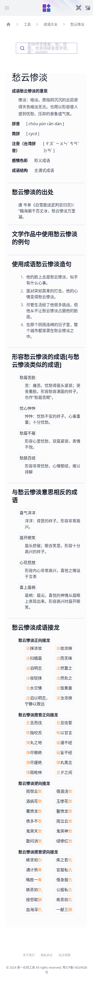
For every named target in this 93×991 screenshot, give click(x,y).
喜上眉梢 (27, 587)
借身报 (64, 879)
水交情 (34, 688)
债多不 (34, 821)
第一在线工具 (26, 967)
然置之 (64, 668)
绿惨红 (64, 841)
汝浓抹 (64, 698)
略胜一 (34, 879)
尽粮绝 (34, 752)
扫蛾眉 (34, 658)
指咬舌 (34, 732)
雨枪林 (34, 772)
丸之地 (34, 742)
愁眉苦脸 (27, 377)
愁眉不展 (27, 433)
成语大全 (51, 24)
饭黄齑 (64, 688)
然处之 (64, 678)
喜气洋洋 (27, 513)
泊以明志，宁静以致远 (37, 701)
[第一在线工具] (47, 8)
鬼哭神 (64, 831)
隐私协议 (47, 955)
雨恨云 (34, 791)
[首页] (8, 24)
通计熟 (34, 870)
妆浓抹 (64, 648)
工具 (27, 24)
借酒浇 (64, 791)
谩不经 (64, 742)
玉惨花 (64, 801)
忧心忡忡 (27, 408)
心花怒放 (27, 562)
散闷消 (34, 841)
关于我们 (29, 955)
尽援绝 (34, 762)
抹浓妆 (34, 648)
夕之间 (64, 772)
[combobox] (46, 48)
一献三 (64, 909)
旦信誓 (64, 722)
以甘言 (64, 732)
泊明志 (34, 668)
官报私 (64, 870)
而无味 (64, 658)
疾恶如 (64, 899)
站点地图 (64, 955)
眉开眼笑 (27, 537)
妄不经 (64, 752)
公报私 (64, 889)
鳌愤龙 (64, 811)
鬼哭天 (34, 831)
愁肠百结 (27, 458)
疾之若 (64, 860)
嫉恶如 (34, 889)
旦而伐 (34, 722)
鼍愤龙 (34, 811)
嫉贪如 (34, 860)
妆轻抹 (34, 678)
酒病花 (34, 801)
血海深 (34, 909)
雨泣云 (64, 821)
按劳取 (34, 899)
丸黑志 (64, 762)
